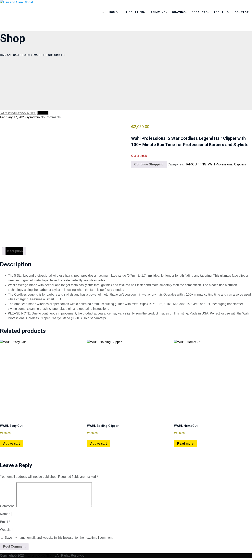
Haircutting (134, 12)
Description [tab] (14, 251)
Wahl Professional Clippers (227, 164)
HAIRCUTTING (195, 164)
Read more (185, 443)
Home (113, 12)
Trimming (158, 12)
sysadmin (33, 117)
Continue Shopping (149, 164)
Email (5, 521)
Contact (242, 12)
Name (5, 514)
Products (200, 12)
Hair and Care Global (40, 555)
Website (5, 529)
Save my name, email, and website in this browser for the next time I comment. (59, 537)
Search (43, 112)
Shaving (178, 12)
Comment (8, 506)
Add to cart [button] (11, 443)
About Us (221, 12)
